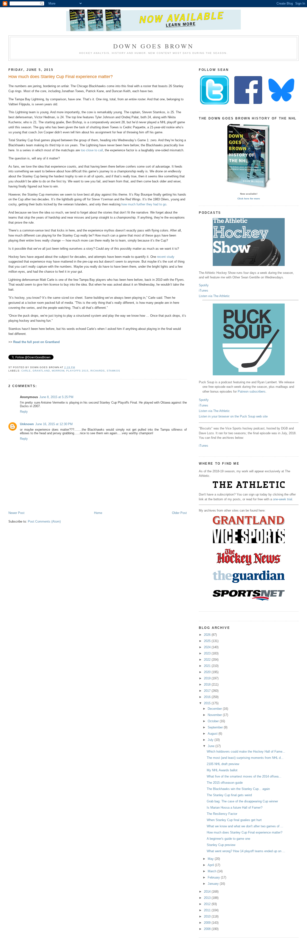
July (211, 740)
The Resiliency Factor (222, 814)
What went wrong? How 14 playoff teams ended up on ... (246, 851)
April (211, 865)
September (216, 727)
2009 (208, 922)
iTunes (203, 290)
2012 (208, 904)
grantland (41, 370)
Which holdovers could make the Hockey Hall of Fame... (246, 751)
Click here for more (248, 198)
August (213, 733)
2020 (208, 672)
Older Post (179, 513)
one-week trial (282, 499)
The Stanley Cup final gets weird (229, 795)
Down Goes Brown (153, 46)
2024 (208, 647)
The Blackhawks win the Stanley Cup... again (238, 789)
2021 (208, 666)
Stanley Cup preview (221, 845)
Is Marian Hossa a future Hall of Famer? (234, 807)
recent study (165, 257)
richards (97, 370)
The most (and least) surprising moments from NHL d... (245, 758)
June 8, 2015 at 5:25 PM (56, 397)
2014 (208, 891)
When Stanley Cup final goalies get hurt (234, 820)
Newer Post (16, 513)
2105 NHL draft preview (223, 764)
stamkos (113, 370)
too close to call (92, 150)
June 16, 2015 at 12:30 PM (54, 424)
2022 (208, 659)
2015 (208, 703)
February (214, 877)
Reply (24, 411)
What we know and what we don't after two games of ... (245, 826)
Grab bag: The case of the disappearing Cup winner (242, 801)
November (215, 715)
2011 (208, 910)
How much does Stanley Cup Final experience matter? (60, 76)
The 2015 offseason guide (225, 782)
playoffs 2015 (77, 370)
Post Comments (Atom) (44, 521)
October (214, 721)
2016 (208, 697)
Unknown (27, 424)
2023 (208, 653)
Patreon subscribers (252, 391)
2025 (208, 641)
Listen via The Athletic (214, 296)
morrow (58, 370)
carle (26, 370)
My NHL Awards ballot (222, 770)
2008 (208, 929)
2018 (208, 684)
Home (98, 513)
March (212, 871)
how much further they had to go (143, 204)
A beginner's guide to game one (228, 838)
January (214, 883)
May (211, 859)
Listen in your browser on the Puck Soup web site (233, 416)
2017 (208, 691)
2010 (208, 916)
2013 (208, 898)
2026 (208, 635)
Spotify (204, 285)
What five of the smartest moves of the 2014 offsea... (244, 776)
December (215, 708)
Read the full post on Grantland (36, 342)
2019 (208, 678)
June (211, 746)
